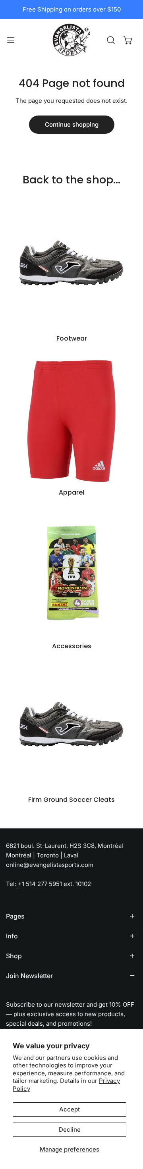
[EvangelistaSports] (71, 39)
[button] (128, 40)
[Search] (111, 40)
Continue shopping (72, 124)
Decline (70, 1129)
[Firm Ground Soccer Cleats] (71, 725)
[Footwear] (71, 264)
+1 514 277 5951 (40, 884)
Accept (69, 1109)
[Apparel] (71, 418)
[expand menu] (10, 39)
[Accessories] (71, 572)
